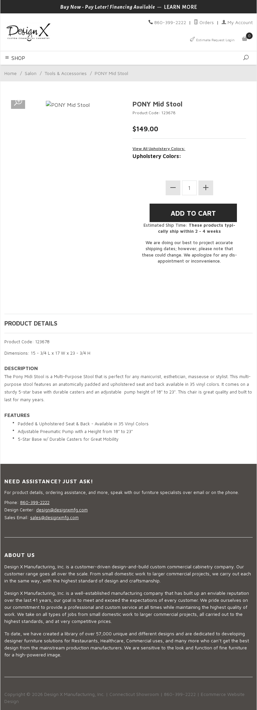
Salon (30, 73)
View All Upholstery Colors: (159, 148)
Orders (206, 22)
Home (10, 73)
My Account (239, 22)
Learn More (180, 7)
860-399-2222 (170, 22)
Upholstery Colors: (157, 156)
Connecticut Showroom (134, 694)
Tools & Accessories (66, 73)
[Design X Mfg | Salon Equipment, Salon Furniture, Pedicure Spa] (64, 32)
